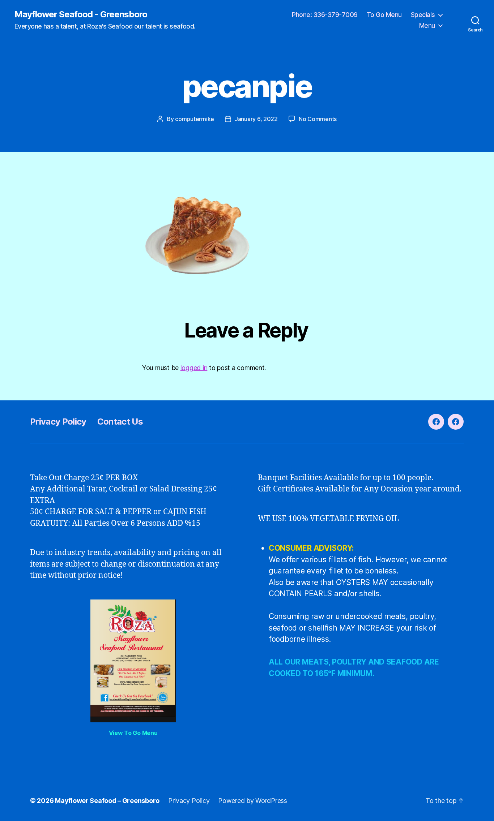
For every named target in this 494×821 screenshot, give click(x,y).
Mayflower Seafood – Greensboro (107, 800)
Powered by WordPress (252, 800)
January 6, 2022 (256, 118)
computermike (194, 118)
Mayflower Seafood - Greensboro (80, 14)
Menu (427, 25)
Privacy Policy (58, 421)
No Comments (318, 118)
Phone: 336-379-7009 (325, 14)
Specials (423, 14)
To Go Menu (384, 14)
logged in (194, 367)
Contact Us (120, 421)
